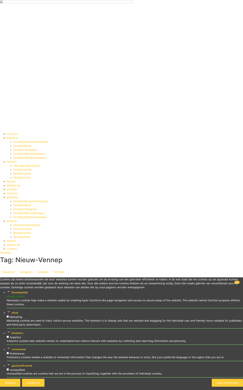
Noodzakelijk (20, 292)
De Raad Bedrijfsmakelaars (30, 157)
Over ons (12, 134)
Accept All (33, 382)
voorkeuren (19, 349)
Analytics (17, 333)
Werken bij (13, 185)
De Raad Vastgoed (24, 149)
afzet (15, 312)
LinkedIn (43, 272)
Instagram (26, 272)
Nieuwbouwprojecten (26, 165)
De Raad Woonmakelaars (29, 153)
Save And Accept (227, 382)
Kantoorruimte (22, 169)
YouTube (58, 272)
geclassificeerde (22, 365)
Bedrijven (12, 138)
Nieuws (11, 181)
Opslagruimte (21, 177)
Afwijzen (10, 382)
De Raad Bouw (22, 145)
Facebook (8, 272)
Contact (12, 189)
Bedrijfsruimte (22, 173)
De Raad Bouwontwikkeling (30, 141)
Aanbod (12, 161)
